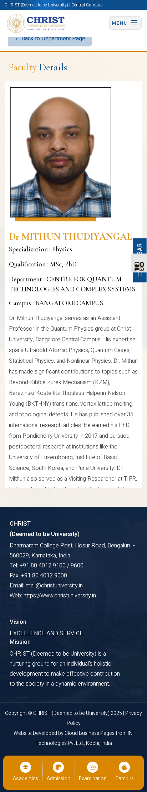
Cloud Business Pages (90, 733)
